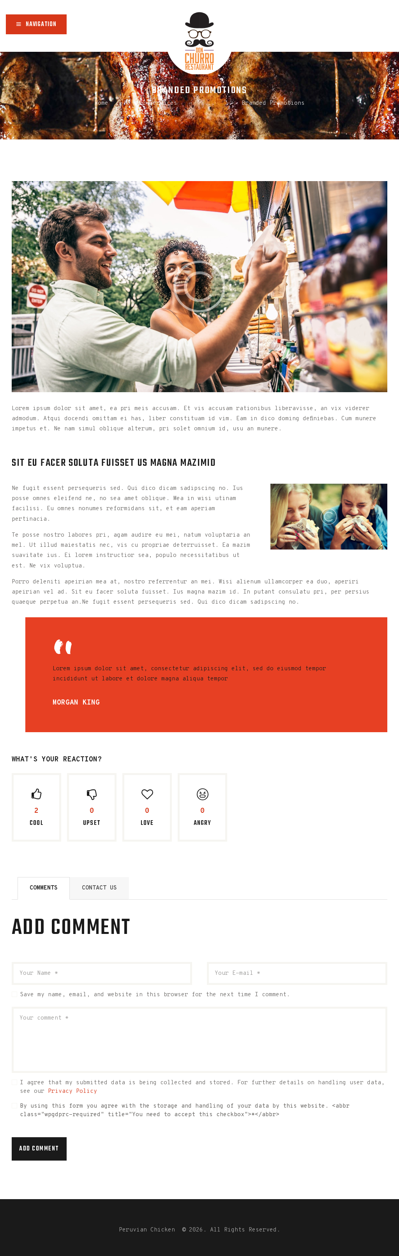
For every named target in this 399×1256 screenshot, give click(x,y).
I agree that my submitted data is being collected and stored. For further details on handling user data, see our (202, 1087)
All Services (156, 103)
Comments (44, 888)
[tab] (44, 888)
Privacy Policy (72, 1091)
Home (101, 103)
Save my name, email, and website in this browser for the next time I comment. (155, 995)
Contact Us (99, 888)
